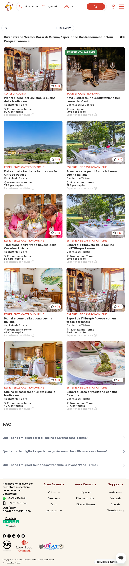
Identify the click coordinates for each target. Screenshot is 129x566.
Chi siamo (54, 492)
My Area (86, 492)
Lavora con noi (53, 510)
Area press (54, 498)
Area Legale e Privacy (12, 563)
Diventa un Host (85, 498)
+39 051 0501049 (17, 503)
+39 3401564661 (16, 498)
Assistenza (115, 492)
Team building (115, 510)
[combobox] (31, 6)
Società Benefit (47, 559)
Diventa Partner (85, 504)
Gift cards (115, 498)
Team (54, 504)
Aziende (115, 504)
